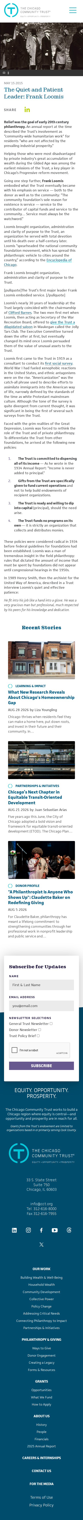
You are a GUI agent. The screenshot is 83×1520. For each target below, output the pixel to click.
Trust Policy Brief (22, 1036)
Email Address (22, 997)
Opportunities (41, 1390)
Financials (42, 1439)
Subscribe (41, 1065)
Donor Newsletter (23, 1030)
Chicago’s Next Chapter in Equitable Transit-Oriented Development (35, 797)
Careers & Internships (41, 1458)
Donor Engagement (42, 1355)
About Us (42, 1416)
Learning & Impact (31, 686)
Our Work (41, 1269)
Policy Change (41, 1306)
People (42, 1432)
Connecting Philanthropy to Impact (41, 1321)
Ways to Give (41, 1348)
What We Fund (41, 1397)
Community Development (41, 1292)
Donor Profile (27, 886)
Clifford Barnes (19, 312)
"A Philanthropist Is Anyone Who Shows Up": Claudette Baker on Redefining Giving (40, 897)
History (41, 1425)
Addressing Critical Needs (41, 1313)
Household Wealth (41, 1284)
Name (14, 976)
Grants (41, 1381)
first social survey (58, 363)
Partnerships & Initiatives (37, 786)
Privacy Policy (41, 1505)
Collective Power (41, 1299)
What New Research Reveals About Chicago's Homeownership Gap (41, 697)
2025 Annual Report (41, 1446)
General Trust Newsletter (29, 1024)
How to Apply (41, 1404)
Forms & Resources (41, 1370)
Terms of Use (41, 1497)
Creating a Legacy (41, 1362)
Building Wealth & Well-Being (41, 1277)
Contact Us (41, 1471)
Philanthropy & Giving (41, 1339)
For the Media (42, 1484)
